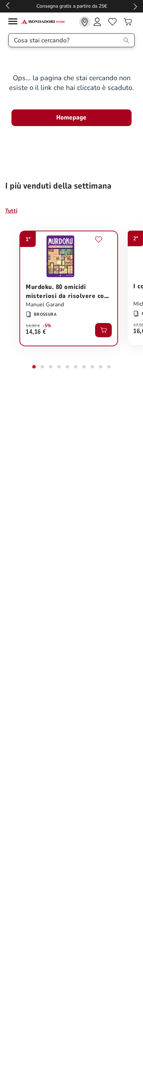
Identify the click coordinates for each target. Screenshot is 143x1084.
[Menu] (14, 22)
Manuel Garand (45, 304)
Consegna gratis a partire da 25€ (71, 6)
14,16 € (36, 332)
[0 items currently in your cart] (128, 22)
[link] (84, 21)
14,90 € (33, 326)
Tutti (11, 211)
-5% (47, 325)
